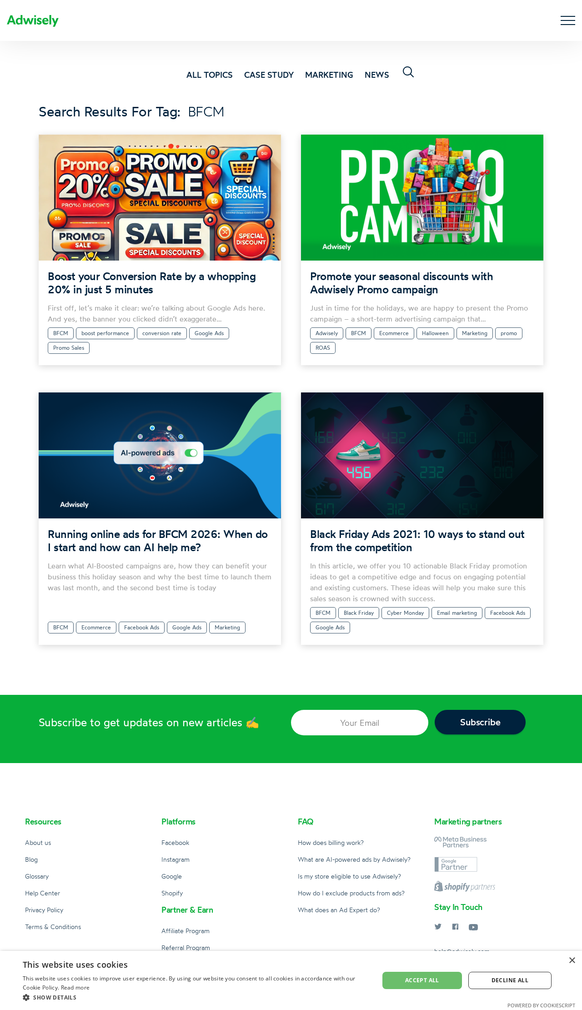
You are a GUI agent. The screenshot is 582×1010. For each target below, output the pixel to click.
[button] (196, 997)
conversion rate (161, 333)
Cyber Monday (405, 612)
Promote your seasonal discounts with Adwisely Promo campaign (401, 282)
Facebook (175, 842)
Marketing (329, 75)
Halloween (435, 333)
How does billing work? (331, 842)
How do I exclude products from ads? (351, 893)
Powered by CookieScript (541, 1005)
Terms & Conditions (53, 926)
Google (171, 876)
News (377, 75)
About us (38, 842)
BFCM (60, 333)
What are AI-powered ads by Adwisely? (354, 859)
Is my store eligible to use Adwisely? (349, 876)
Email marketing (457, 612)
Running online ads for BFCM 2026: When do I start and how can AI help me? (158, 540)
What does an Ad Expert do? (339, 910)
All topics (209, 75)
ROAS (323, 347)
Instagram (175, 859)
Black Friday (359, 612)
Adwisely (327, 333)
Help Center (42, 893)
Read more (75, 987)
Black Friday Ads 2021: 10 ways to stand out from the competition (417, 540)
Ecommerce (394, 333)
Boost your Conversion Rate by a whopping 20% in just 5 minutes (152, 282)
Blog (31, 859)
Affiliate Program (185, 931)
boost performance (105, 333)
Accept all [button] (422, 980)
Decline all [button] (510, 980)
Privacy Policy (44, 910)
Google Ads (209, 333)
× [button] (571, 960)
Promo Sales (68, 347)
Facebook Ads (141, 627)
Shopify (172, 893)
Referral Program (185, 947)
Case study (269, 75)
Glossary (37, 876)
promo (509, 333)
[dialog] (291, 980)
